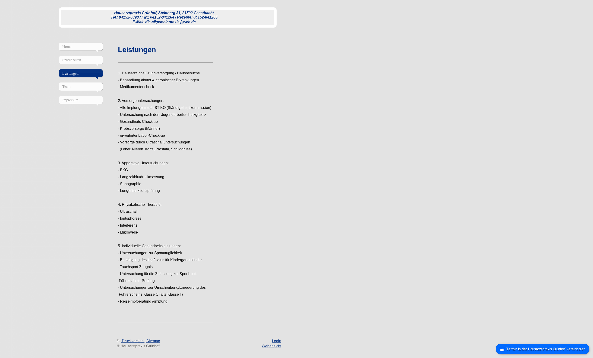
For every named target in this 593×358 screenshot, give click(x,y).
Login (276, 341)
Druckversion (133, 341)
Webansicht (271, 346)
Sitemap (153, 341)
